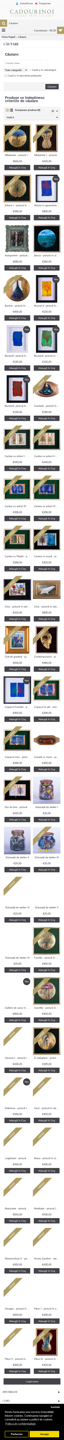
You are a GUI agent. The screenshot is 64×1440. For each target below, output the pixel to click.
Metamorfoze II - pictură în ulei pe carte (18, 1258)
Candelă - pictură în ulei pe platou (47, 405)
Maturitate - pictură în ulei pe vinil (18, 1208)
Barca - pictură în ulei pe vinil (47, 255)
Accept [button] (44, 1434)
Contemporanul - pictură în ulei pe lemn (47, 656)
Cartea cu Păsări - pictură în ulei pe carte (18, 556)
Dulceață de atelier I (46, 807)
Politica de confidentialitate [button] (20, 1423)
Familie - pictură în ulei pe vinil (47, 957)
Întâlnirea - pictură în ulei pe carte (18, 1108)
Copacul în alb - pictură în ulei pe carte (47, 706)
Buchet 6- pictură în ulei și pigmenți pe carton (47, 305)
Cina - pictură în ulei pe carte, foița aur (18, 606)
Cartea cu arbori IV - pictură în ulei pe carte (47, 506)
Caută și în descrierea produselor (25, 75)
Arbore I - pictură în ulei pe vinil (18, 205)
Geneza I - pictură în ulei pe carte (18, 1057)
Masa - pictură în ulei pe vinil (47, 1158)
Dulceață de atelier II (17, 857)
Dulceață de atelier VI (17, 957)
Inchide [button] (55, 1407)
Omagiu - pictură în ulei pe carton (18, 1308)
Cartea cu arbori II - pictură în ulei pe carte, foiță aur (47, 456)
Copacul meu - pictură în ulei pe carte (18, 757)
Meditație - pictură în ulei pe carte (47, 1208)
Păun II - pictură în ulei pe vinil (18, 1358)
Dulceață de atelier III (47, 857)
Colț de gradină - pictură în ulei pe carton (18, 656)
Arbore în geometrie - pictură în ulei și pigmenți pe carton (47, 205)
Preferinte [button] (17, 1434)
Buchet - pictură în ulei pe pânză (18, 305)
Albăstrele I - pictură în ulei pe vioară (47, 155)
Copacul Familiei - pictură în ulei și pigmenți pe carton (18, 706)
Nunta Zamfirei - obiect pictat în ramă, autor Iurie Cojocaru (47, 1258)
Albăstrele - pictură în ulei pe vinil (18, 155)
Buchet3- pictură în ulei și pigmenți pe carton (47, 355)
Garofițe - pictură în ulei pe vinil (47, 1007)
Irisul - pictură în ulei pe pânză (47, 1108)
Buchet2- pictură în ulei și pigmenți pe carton (18, 355)
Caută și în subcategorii (44, 70)
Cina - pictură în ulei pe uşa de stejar (47, 606)
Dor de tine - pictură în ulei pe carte (18, 807)
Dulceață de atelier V (46, 907)
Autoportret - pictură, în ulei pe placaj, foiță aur (18, 255)
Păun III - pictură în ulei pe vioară (47, 1358)
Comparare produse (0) (27, 110)
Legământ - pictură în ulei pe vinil (18, 1158)
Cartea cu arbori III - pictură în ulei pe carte (18, 506)
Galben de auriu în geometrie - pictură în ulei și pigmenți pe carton (18, 1007)
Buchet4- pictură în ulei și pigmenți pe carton (18, 405)
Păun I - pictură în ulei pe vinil (47, 1308)
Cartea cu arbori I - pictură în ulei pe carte (18, 456)
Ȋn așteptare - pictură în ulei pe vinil (47, 1057)
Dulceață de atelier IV (17, 907)
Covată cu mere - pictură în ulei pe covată (47, 757)
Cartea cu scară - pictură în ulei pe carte (47, 556)
